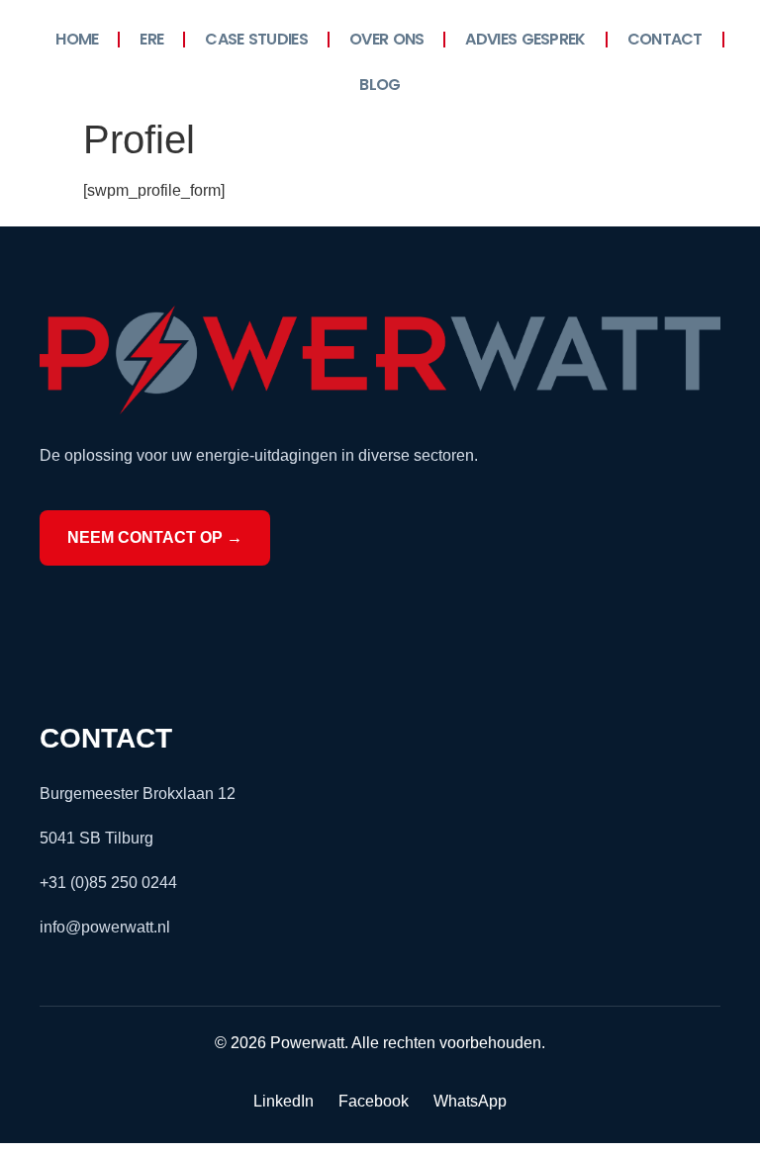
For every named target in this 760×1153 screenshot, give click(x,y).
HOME (76, 39)
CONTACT (665, 39)
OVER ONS (386, 39)
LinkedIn (283, 1101)
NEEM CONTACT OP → (154, 537)
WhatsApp (470, 1101)
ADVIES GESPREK (525, 39)
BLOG (379, 84)
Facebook (373, 1101)
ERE (151, 39)
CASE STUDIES (256, 39)
